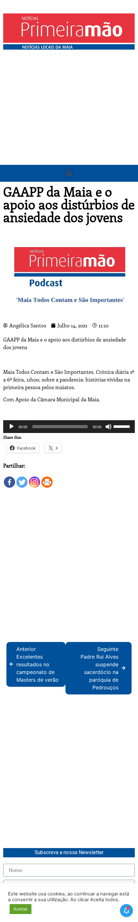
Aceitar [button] (20, 908)
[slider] (123, 426)
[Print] (47, 479)
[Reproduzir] (11, 426)
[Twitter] (22, 479)
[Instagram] (34, 479)
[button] (69, 173)
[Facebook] (9, 479)
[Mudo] (108, 426)
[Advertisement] (69, 125)
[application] (69, 426)
